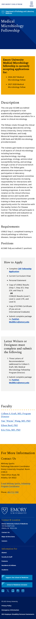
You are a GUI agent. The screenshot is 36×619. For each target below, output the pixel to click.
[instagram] (18, 591)
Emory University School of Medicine (12, 4)
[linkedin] (13, 591)
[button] (17, 577)
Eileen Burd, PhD (9, 425)
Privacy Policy (6, 606)
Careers (4, 541)
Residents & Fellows (9, 565)
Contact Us (6, 532)
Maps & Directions (8, 537)
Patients (5, 561)
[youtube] (23, 591)
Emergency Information (10, 610)
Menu (31, 6)
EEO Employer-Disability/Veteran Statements (18, 614)
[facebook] (3, 591)
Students (5, 570)
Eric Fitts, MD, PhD (10, 430)
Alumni (4, 553)
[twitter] (8, 591)
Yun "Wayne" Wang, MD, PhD (16, 421)
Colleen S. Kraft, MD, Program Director (16, 415)
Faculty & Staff (7, 557)
